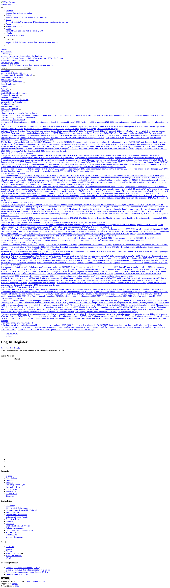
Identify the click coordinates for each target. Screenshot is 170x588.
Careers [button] (60, 58)
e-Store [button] (28, 60)
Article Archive (12, 489)
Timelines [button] (38, 56)
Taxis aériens (85, 175)
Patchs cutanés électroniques (124, 245)
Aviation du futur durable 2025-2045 (137, 196)
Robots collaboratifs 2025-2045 (23, 258)
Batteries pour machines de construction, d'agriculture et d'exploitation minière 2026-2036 (78, 158)
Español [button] (43, 65)
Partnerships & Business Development (106, 115)
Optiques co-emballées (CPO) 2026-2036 (95, 238)
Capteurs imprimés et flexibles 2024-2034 (104, 247)
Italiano (54, 42)
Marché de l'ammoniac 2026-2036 (39, 204)
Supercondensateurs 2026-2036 (72, 169)
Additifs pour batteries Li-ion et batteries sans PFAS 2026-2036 (58, 131)
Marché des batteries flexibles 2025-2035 (151, 245)
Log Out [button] (34, 60)
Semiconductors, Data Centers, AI (14, 100)
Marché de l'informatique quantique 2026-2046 (124, 251)
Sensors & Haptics (13, 532)
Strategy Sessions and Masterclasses (22, 117)
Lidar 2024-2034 (152, 238)
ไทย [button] (30, 65)
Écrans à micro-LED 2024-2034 (58, 240)
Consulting (28, 13)
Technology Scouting (130, 115)
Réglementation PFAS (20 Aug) (18, 574)
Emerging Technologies (15, 485)
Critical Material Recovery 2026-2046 (72, 135)
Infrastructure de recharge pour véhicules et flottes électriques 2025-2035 (140, 178)
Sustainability (6, 104)
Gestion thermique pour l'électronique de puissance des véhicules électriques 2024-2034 (65, 198)
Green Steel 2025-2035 (10, 211)
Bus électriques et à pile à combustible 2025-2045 (77, 180)
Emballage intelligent (88, 129)
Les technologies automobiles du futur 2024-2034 (104, 187)
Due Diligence (145, 115)
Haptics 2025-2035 (102, 292)
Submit (27, 68)
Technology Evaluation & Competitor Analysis (72, 115)
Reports (9, 13)
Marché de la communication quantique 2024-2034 (44, 129)
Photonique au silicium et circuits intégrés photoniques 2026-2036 (97, 240)
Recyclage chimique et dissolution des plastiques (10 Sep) (28, 570)
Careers (65, 22)
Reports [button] (4, 49)
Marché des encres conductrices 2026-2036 (131, 133)
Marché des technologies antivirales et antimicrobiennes (32, 225)
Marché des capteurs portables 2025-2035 (149, 296)
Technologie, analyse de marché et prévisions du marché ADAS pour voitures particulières (69, 191)
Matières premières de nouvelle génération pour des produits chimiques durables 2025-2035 (62, 213)
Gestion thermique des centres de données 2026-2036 (112, 283)
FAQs (8, 558)
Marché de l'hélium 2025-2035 (137, 138)
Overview (10, 547)
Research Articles (21, 17)
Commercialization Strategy (43, 115)
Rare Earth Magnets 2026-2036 (91, 149)
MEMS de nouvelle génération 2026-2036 (103, 294)
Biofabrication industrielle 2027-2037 (141, 305)
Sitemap (9, 551)
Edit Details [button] (20, 60)
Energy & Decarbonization (11, 82)
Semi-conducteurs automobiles (148, 193)
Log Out (39, 31)
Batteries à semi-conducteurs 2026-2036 (43, 169)
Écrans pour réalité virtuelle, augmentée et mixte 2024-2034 (140, 289)
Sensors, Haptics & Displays (12, 102)
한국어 (30, 42)
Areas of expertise (17, 113)
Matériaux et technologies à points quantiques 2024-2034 (55, 149)
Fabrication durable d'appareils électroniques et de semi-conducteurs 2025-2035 (123, 280)
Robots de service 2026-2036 (156, 263)
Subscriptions (18, 13)
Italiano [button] (50, 65)
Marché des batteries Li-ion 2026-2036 (111, 162)
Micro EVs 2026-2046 (142, 189)
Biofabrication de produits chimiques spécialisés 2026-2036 (77, 204)
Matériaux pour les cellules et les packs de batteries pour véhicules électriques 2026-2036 (46, 144)
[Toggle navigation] (2, 7)
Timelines (43, 17)
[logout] (15, 584)
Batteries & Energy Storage (12, 77)
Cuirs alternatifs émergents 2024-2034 (135, 135)
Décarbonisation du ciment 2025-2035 (143, 207)
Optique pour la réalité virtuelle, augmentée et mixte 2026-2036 (141, 327)
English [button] (4, 65)
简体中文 (23, 42)
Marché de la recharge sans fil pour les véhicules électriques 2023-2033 (128, 198)
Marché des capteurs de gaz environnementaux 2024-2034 (70, 292)
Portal (8, 31)
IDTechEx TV (11, 494)
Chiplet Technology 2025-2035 (136, 269)
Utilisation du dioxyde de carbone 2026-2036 (109, 207)
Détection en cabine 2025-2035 (139, 258)
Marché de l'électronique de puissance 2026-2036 (26, 193)
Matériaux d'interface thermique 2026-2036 (28, 151)
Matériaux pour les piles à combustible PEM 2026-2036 (23, 146)
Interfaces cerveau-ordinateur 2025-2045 (100, 289)
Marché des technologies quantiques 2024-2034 (30, 254)
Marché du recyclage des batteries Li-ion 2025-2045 (22, 142)
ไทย (35, 42)
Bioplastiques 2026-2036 (136, 131)
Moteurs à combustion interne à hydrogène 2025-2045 (72, 211)
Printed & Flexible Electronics (13, 93)
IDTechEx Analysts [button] (35, 58)
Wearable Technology (9, 109)
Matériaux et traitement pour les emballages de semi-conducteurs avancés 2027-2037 (106, 142)
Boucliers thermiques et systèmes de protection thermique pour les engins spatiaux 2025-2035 (87, 138)
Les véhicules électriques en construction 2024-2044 (108, 182)
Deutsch (41, 42)
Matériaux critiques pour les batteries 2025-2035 (37, 135)
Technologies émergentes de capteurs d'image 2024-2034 (24, 292)
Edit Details (24, 31)
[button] (9, 11)
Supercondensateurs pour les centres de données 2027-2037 (109, 169)
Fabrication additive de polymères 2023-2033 (133, 122)
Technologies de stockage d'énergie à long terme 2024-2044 (55, 164)
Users (8, 348)
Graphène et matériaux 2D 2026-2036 (35, 138)
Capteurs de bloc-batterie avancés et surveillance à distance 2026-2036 (104, 155)
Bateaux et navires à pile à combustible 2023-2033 (21, 187)
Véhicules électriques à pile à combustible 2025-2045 (63, 187)
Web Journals (33, 17)
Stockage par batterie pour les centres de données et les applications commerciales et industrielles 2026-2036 (44, 160)
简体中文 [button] (18, 65)
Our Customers (26, 22)
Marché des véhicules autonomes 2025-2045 (135, 175)
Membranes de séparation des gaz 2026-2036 (87, 209)
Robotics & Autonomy (10, 97)
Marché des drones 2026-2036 (45, 180)
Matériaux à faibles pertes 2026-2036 (128, 126)
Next (17, 359)
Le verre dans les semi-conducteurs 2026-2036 (109, 271)
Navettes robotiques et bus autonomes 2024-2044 (65, 193)
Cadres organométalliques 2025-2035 (136, 146)
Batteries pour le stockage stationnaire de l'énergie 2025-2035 (139, 158)
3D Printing (5, 71)
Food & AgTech (7, 84)
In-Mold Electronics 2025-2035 (37, 247)
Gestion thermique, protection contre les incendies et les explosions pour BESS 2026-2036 (37, 171)
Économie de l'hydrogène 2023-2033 (35, 211)
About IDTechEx (13, 22)
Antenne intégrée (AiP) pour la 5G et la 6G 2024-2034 (91, 126)
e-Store (33, 31)
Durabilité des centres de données (92, 218)
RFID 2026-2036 (72, 129)
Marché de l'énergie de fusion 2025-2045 (52, 209)
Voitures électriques (113, 191)
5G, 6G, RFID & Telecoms (12, 73)
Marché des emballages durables (61, 312)
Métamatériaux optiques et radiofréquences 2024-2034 (23, 240)
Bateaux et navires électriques (153, 180)
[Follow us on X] (87, 412)
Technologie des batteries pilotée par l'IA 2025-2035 (22, 158)
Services (4, 115)
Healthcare (5, 86)
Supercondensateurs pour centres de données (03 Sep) (27, 572)
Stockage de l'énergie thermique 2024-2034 (151, 169)
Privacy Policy (11, 553)
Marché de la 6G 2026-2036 (58, 126)
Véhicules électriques (19, 184)
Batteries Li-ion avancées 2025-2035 (147, 155)
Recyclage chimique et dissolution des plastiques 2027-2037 (35, 133)
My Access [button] (10, 60)
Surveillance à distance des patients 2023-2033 (72, 227)
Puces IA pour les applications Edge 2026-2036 (138, 267)
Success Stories (31, 113)
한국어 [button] (25, 65)
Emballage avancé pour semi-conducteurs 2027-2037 (31, 238)
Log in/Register (12, 35)
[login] (16, 586)
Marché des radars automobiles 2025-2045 (37, 256)
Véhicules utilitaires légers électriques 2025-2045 (20, 182)
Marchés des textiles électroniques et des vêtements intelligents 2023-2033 (63, 327)
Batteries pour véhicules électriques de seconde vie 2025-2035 (46, 167)
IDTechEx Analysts (40, 22)
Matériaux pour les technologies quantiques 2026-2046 (68, 146)
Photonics (5, 91)
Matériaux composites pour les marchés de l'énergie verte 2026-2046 (86, 133)
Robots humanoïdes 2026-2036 (114, 258)
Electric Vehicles (7, 79)
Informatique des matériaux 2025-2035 (105, 146)
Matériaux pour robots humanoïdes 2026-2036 (146, 144)
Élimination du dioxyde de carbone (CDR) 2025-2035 (69, 207)
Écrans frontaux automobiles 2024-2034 (141, 187)
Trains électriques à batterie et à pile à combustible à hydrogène (86, 178)
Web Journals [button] (28, 56)
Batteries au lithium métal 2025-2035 (16, 164)
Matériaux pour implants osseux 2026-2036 (36, 227)
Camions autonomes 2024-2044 (104, 175)
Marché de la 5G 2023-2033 (34, 126)
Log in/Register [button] (7, 63)
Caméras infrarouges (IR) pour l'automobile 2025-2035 (23, 294)
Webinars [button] (4, 56)
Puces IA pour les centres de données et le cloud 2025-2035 (95, 267)
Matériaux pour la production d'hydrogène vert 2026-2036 (105, 144)
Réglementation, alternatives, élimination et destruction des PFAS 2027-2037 (57, 222)
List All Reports (7, 111)
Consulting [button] (5, 54)
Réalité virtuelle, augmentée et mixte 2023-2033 (20, 329)
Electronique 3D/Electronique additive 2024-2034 (60, 122)
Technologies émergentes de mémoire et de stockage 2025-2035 (42, 271)
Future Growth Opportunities (19, 115)
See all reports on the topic (107, 129)
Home (3, 348)
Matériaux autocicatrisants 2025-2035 (119, 149)
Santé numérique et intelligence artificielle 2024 (111, 225)
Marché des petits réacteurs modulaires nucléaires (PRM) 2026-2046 (125, 213)
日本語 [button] (10, 65)
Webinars (9, 17)
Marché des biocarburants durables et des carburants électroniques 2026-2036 (136, 218)
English (9, 42)
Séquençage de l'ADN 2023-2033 (143, 225)
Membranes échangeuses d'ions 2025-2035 (37, 140)
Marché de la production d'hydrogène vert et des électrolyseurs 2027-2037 (135, 209)
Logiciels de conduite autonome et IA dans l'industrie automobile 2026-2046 (84, 256)
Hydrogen (5, 88)
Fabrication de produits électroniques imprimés (68, 247)
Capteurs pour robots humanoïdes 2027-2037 (95, 263)
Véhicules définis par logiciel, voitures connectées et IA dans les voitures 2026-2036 (89, 196)
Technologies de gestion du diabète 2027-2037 (72, 225)
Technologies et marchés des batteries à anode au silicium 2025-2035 (98, 167)
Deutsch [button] (36, 65)
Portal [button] (3, 60)
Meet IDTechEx (55, 22)
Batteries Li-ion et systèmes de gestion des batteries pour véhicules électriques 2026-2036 (60, 162)
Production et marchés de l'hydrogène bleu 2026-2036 (122, 204)
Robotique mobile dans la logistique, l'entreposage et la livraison (106, 260)
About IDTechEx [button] (8, 58)
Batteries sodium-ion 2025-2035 (14, 169)
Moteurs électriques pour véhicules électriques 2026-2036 (63, 182)
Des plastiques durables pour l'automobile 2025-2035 (96, 312)
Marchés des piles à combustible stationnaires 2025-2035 (56, 218)
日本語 (15, 42)
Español (48, 42)
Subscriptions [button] (6, 51)
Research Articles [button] (16, 56)
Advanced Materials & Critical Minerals (16, 75)
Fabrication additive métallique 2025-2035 (97, 122)
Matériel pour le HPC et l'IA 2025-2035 (144, 271)
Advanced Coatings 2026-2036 (96, 131)
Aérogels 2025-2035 (117, 131)
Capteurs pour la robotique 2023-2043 (128, 263)
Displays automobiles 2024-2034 (65, 238)
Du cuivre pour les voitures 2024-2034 (16, 180)
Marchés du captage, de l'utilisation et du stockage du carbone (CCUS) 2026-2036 (113, 300)
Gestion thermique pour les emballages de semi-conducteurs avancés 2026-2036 (59, 283)
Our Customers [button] (21, 58)
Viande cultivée (21, 222)
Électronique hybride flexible (12, 247)
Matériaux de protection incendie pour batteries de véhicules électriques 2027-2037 (61, 184)
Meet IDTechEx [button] (50, 58)
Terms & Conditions (14, 556)
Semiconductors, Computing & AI (19, 530)
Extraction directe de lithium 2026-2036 (103, 135)
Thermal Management (9, 106)
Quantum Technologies (10, 95)
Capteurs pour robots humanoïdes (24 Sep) (23, 568)
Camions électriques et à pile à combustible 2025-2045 (119, 180)
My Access (15, 31)
